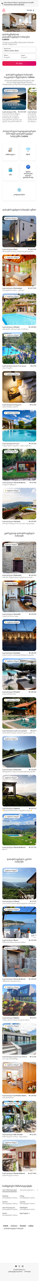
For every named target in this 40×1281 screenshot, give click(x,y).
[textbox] (11, 57)
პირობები (27, 1271)
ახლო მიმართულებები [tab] (9, 1190)
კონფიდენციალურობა (15, 1271)
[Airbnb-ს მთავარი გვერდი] (3, 10)
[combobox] (19, 51)
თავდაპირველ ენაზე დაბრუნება (14, 4)
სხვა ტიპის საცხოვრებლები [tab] (28, 1190)
